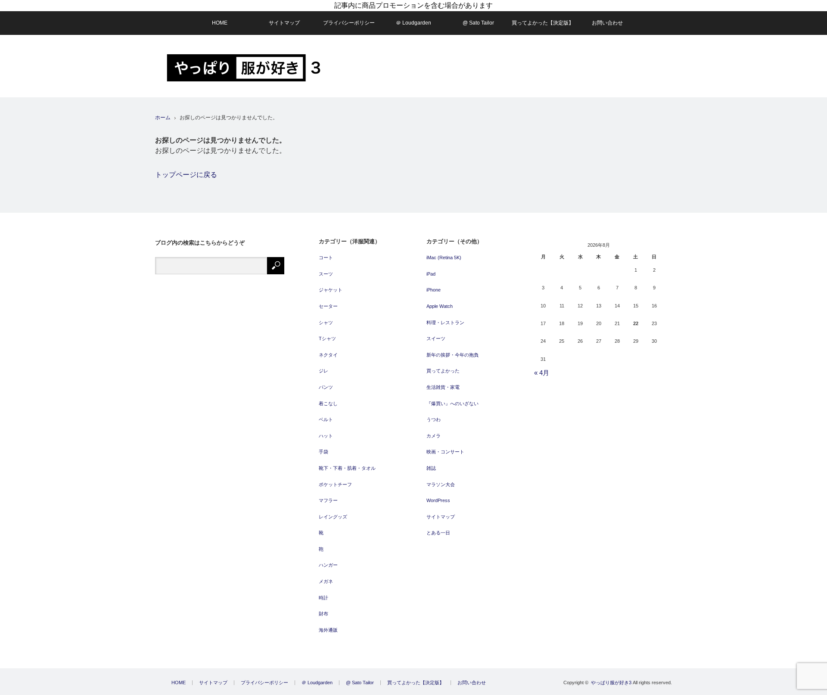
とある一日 (438, 532)
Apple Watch (439, 306)
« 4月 (541, 372)
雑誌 (431, 468)
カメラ (433, 435)
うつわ (433, 419)
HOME (219, 23)
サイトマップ (284, 23)
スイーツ (435, 338)
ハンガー (328, 565)
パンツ (326, 387)
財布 (323, 613)
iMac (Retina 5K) (443, 257)
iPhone (433, 289)
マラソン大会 (440, 484)
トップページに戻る (186, 174)
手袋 (323, 451)
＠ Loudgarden (413, 23)
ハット (326, 435)
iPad (430, 273)
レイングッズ (333, 516)
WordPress (438, 500)
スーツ (326, 273)
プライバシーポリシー (349, 23)
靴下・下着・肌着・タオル (347, 468)
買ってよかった (443, 370)
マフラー (328, 500)
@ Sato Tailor (478, 23)
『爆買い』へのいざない (452, 403)
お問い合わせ (607, 23)
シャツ (326, 322)
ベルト (326, 419)
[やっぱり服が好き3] (243, 67)
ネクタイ (328, 354)
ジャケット (330, 289)
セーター (328, 306)
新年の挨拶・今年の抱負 (452, 354)
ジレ (323, 370)
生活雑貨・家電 (443, 387)
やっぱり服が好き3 (611, 682)
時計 (323, 597)
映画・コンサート (445, 451)
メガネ (326, 581)
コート (326, 257)
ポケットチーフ (335, 484)
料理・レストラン (445, 322)
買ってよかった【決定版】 (543, 23)
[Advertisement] (515, 66)
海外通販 (328, 630)
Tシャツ (327, 338)
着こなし (328, 403)
